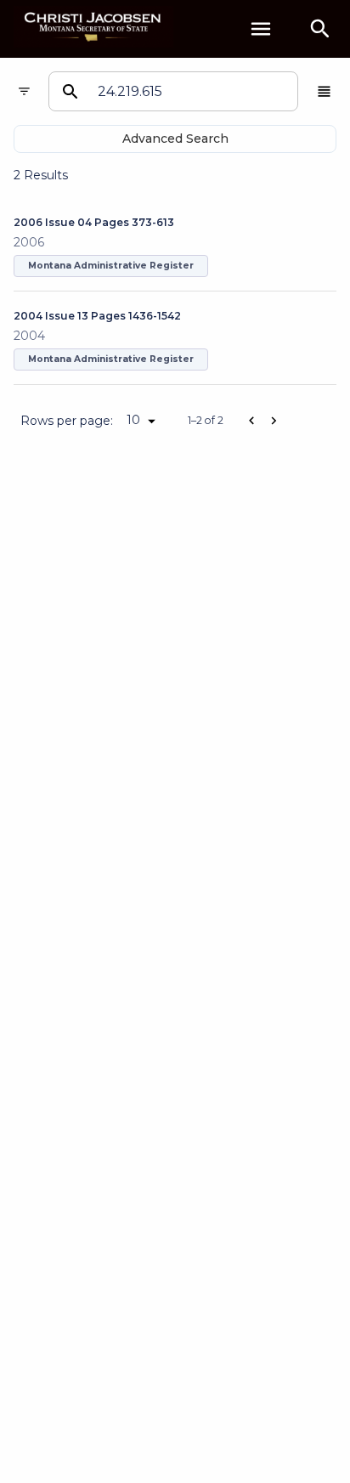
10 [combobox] (133, 419)
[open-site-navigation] (261, 29)
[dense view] (324, 91)
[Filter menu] (24, 91)
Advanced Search (175, 138)
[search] (320, 29)
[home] (93, 28)
